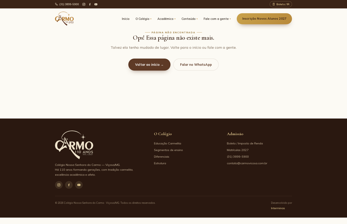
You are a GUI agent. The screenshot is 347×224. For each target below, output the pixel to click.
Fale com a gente (217, 19)
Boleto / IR (283, 4)
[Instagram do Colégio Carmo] (84, 4)
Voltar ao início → (149, 65)
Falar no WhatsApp (196, 65)
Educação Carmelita (167, 143)
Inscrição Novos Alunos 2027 (264, 18)
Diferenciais (161, 156)
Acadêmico (166, 19)
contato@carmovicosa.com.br (247, 163)
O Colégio (143, 19)
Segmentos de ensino (168, 150)
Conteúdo (190, 19)
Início (126, 19)
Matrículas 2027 (238, 150)
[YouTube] (96, 4)
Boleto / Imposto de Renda (245, 143)
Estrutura (160, 163)
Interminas (278, 208)
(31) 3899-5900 (69, 4)
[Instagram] (59, 185)
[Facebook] (90, 4)
